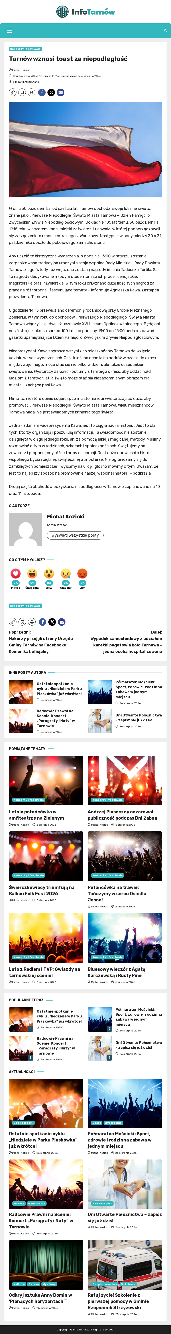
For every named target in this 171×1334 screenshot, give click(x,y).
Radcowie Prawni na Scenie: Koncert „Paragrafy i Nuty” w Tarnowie (21, 721)
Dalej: (126, 642)
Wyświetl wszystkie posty (75, 535)
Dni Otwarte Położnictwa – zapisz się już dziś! (100, 721)
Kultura (19, 1284)
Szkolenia (128, 1284)
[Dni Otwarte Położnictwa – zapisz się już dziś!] (125, 1184)
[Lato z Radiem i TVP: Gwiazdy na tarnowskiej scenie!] (46, 938)
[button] (9, 30)
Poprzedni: (41, 642)
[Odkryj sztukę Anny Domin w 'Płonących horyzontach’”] (46, 1265)
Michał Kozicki (21, 70)
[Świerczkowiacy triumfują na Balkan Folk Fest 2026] (46, 856)
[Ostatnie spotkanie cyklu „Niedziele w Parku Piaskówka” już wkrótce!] (46, 1103)
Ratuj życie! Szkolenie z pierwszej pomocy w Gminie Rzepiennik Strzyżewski (118, 1301)
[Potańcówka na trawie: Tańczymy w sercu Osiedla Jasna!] (125, 856)
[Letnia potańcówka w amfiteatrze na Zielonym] (46, 780)
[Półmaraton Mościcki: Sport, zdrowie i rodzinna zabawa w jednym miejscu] (125, 1103)
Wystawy (49, 1284)
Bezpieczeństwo (104, 1284)
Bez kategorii (23, 1122)
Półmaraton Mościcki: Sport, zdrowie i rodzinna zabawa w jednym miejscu (100, 692)
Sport (96, 1122)
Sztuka (33, 1284)
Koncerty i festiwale (25, 48)
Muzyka (19, 1203)
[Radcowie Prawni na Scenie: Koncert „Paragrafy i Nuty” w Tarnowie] (46, 1184)
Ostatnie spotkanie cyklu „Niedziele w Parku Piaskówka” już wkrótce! (21, 692)
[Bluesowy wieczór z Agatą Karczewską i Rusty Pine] (125, 938)
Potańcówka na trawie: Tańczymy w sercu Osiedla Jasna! (117, 894)
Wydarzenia (113, 1122)
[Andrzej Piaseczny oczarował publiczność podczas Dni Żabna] (125, 780)
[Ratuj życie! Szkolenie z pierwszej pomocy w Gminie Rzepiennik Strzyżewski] (125, 1265)
